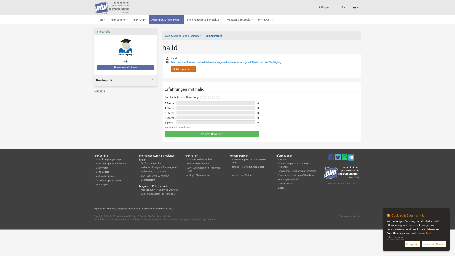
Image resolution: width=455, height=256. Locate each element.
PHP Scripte (118, 19)
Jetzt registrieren (183, 69)
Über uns (281, 159)
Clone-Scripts (102, 171)
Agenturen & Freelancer (165, 19)
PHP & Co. (264, 19)
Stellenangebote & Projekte (203, 19)
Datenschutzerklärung (156, 208)
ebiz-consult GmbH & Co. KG (132, 216)
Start (102, 19)
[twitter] (338, 159)
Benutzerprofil (104, 80)
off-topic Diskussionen (198, 175)
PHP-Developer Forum (197, 163)
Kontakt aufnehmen (126, 67)
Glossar (281, 187)
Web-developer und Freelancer (182, 36)
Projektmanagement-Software (110, 163)
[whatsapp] (345, 159)
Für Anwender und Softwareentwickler (296, 171)
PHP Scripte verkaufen (288, 179)
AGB (118, 208)
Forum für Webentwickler (199, 159)
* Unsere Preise (285, 183)
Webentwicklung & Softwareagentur (159, 167)
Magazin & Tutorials (239, 19)
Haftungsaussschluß (133, 208)
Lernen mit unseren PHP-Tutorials (158, 194)
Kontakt (111, 208)
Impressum (99, 208)
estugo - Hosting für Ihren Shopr (248, 167)
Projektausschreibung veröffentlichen (296, 175)
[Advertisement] (125, 120)
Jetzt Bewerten (213, 134)
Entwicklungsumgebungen (108, 159)
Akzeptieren (412, 244)
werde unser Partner (242, 175)
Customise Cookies (434, 244)
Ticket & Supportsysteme (108, 180)
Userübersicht (148, 179)
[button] (343, 7)
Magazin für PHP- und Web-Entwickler (160, 189)
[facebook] (331, 159)
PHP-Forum (139, 19)
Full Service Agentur (151, 163)
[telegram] (351, 158)
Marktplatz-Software (105, 176)
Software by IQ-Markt (350, 216)
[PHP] (111, 7)
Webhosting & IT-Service (153, 171)
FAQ (171, 208)
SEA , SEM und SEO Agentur (155, 175)
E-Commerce (101, 167)
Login (325, 7)
